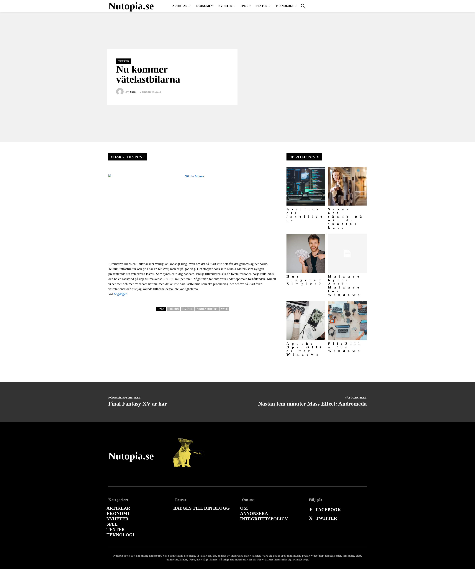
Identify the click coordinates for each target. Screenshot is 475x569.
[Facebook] (310, 509)
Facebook (328, 509)
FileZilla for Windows (345, 347)
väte (224, 309)
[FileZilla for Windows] (347, 320)
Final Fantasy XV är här (137, 404)
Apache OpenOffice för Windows (305, 349)
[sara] (120, 92)
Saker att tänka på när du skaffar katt (346, 218)
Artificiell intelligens (305, 214)
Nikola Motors (207, 309)
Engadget (120, 294)
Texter (123, 61)
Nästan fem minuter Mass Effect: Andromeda (312, 404)
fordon (173, 309)
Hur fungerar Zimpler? (305, 280)
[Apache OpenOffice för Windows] (305, 320)
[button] (302, 5)
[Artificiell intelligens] (305, 186)
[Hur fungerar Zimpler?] (305, 253)
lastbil (187, 309)
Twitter (326, 518)
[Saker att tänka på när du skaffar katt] (347, 186)
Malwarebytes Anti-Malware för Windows (345, 286)
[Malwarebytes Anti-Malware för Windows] (347, 253)
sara (133, 91)
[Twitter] (310, 518)
